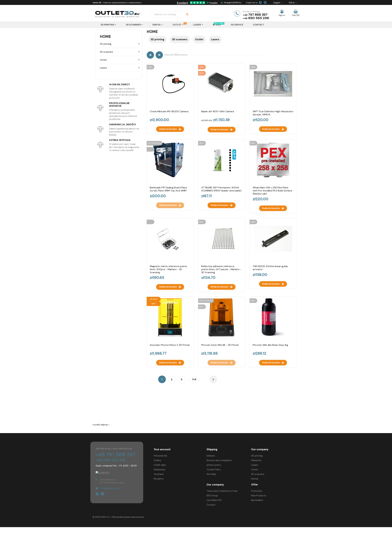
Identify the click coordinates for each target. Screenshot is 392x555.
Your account (162, 449)
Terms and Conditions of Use (222, 491)
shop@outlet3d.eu (232, 2)
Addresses (159, 469)
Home (105, 36)
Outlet (103, 59)
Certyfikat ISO (214, 500)
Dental (254, 478)
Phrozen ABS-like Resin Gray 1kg (270, 345)
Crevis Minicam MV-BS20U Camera (169, 111)
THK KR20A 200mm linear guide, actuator (270, 268)
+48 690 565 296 (111, 460)
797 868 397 (258, 14)
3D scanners (106, 51)
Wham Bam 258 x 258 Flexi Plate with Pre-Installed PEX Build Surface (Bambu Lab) (272, 190)
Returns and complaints (219, 460)
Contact (211, 504)
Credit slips (160, 464)
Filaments (256, 460)
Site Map (211, 474)
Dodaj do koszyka (168, 129)
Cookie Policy (214, 469)
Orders (157, 460)
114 (194, 379)
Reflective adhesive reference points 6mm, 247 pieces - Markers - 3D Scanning (221, 269)
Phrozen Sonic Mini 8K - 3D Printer (220, 345)
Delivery (211, 455)
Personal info (160, 455)
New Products (258, 495)
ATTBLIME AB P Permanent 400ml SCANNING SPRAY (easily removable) (221, 189)
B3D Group (212, 495)
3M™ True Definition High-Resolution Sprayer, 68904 (273, 113)
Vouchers (159, 474)
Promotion (256, 491)
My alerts (159, 478)
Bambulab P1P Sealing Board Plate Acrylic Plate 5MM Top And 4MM (168, 189)
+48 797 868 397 (115, 454)
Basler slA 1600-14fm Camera (217, 111)
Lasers (103, 67)
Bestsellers (257, 500)
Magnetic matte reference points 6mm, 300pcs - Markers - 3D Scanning (168, 269)
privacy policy (214, 464)
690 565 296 (258, 18)
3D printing (105, 43)
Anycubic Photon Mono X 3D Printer (170, 345)
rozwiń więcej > (101, 424)
